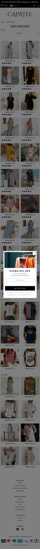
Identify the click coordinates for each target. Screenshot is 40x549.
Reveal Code (20, 288)
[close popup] (34, 253)
